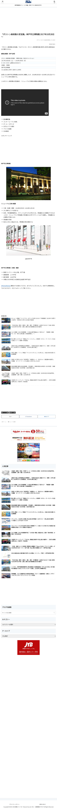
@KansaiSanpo (6, 286)
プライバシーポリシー (14, 804)
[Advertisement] (28, 20)
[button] (54, 612)
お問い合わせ (42, 804)
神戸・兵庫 (13, 412)
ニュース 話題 (5, 412)
